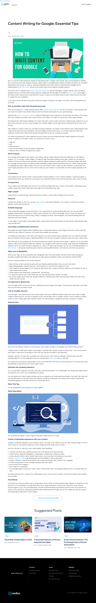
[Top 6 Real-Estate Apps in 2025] (18, 525)
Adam (5, 542)
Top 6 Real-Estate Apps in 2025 (18, 539)
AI (9, 32)
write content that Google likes (40, 90)
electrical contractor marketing (26, 115)
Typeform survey (20, 458)
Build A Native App (17, 573)
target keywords (41, 202)
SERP (14, 159)
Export (7, 536)
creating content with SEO (51, 110)
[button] (15, 5)
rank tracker (53, 358)
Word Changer (12, 248)
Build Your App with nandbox (49, 498)
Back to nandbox (86, 4)
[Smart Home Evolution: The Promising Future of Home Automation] (78, 525)
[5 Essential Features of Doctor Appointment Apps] (48, 525)
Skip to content (4, 1)
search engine (73, 93)
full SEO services (25, 87)
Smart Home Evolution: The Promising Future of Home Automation (76, 542)
